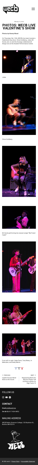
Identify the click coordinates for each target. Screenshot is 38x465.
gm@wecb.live (11, 408)
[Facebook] (16, 368)
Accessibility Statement (28, 461)
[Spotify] (10, 397)
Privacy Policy (16, 461)
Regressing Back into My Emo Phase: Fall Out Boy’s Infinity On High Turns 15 (29, 379)
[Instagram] (3, 397)
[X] (19, 368)
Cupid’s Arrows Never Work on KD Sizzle (9, 377)
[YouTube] (6, 397)
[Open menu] (33, 8)
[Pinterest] (22, 368)
